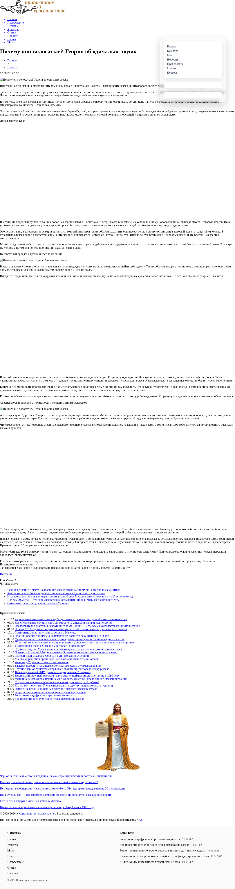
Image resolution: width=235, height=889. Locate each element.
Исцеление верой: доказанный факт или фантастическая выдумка (56, 688)
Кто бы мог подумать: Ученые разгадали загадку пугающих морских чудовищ (64, 685)
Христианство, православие (36, 813)
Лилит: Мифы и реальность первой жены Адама (150, 861)
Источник (6, 574)
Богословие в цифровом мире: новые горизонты (45, 695)
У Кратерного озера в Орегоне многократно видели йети (50, 645)
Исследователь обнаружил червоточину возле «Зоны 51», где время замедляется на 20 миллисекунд (70, 596)
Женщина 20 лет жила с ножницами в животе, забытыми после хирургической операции (71, 678)
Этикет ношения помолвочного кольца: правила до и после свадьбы (162, 850)
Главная (12, 60)
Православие (15, 861)
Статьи (11, 867)
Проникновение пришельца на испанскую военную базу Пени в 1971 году (62, 635)
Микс (10, 850)
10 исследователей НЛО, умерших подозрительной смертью (53, 672)
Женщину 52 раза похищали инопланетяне (41, 662)
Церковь (12, 873)
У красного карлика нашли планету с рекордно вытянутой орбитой (57, 682)
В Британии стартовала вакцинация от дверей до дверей (50, 692)
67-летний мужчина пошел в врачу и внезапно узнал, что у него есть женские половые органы (74, 642)
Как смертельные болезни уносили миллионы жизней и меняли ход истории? (56, 593)
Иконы (11, 839)
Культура (13, 844)
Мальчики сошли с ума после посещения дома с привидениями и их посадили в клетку (69, 639)
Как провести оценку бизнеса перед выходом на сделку (49, 698)
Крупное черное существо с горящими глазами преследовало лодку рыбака (62, 668)
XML (142, 819)
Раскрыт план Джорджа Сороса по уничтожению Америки (52, 655)
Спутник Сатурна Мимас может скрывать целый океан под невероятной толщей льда (68, 649)
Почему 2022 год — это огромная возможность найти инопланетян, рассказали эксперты (63, 599)
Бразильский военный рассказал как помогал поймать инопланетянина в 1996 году (67, 675)
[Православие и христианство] (33, 13)
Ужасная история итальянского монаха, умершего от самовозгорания (58, 665)
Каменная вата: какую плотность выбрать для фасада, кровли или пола (164, 856)
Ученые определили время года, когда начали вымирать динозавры (57, 659)
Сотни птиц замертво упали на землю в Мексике (38, 603)
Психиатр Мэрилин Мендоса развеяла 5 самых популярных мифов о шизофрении (66, 652)
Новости (12, 67)
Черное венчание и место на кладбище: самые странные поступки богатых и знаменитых (63, 589)
